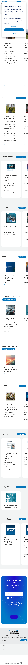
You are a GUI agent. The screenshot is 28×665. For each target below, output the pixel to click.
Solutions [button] (3, 649)
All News (22, 519)
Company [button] (3, 651)
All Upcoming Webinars (9, 349)
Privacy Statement (6, 660)
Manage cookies (14, 26)
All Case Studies (20, 98)
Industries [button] (3, 647)
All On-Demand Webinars (9, 299)
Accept (14, 29)
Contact (24, 640)
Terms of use (23, 660)
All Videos (22, 256)
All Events (22, 386)
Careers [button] (3, 645)
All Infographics (20, 487)
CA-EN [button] (3, 640)
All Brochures (21, 434)
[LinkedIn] (14, 657)
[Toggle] (26, 2)
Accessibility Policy (15, 660)
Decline (14, 33)
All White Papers (20, 157)
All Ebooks (22, 207)
